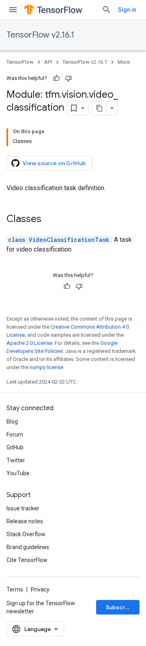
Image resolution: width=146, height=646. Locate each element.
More (124, 62)
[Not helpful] (68, 78)
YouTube (18, 473)
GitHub (15, 447)
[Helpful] (56, 78)
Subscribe (120, 607)
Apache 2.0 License (29, 343)
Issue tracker (22, 508)
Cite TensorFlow (26, 560)
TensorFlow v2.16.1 (40, 35)
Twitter (15, 460)
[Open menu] (13, 9)
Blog (12, 421)
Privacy (40, 589)
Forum (14, 434)
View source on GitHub (54, 163)
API (48, 62)
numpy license (46, 367)
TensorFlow (20, 62)
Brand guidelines (27, 547)
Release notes (24, 521)
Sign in (127, 9)
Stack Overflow (25, 534)
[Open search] (107, 10)
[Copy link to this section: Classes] (49, 219)
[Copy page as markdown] (99, 108)
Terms (14, 589)
